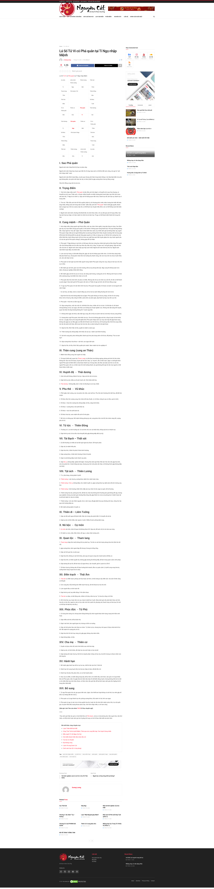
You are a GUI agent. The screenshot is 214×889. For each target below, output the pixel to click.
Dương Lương (67, 60)
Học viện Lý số (66, 881)
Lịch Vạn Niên (99, 16)
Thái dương (64, 384)
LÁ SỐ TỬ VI (62, 1)
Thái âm (63, 579)
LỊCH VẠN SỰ (84, 1)
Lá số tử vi (78, 754)
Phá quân (71, 76)
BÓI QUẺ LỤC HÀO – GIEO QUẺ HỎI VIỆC (138, 138)
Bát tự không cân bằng (74, 16)
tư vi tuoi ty (73, 756)
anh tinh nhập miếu (68, 754)
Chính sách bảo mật (136, 16)
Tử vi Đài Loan (64, 756)
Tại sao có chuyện (68, 740)
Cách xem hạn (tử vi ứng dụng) (72, 748)
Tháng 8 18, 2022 (86, 825)
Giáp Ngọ (83, 806)
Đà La (65, 462)
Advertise (138, 880)
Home (60, 46)
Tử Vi (64, 76)
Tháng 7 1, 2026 (131, 155)
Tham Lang (81, 358)
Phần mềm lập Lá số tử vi (144, 128)
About (132, 880)
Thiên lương (64, 479)
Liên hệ (126, 16)
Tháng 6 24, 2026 (132, 168)
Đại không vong (67, 742)
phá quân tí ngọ (103, 754)
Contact (153, 880)
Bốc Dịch (94, 859)
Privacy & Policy (145, 880)
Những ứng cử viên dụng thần (135, 160)
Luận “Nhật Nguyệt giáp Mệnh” (90, 815)
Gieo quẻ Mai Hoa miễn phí (144, 110)
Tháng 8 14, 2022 (77, 60)
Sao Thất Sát (63, 806)
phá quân (94, 754)
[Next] (92, 841)
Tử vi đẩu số (66, 46)
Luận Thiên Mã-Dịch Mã (70, 728)
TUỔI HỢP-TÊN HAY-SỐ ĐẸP (94, 1)
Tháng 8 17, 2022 (107, 818)
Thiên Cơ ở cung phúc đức (88, 823)
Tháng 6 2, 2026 (131, 174)
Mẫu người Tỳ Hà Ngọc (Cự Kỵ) (72, 734)
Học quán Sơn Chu (97, 857)
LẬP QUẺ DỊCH (76, 1)
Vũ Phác (94, 861)
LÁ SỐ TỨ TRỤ (69, 1)
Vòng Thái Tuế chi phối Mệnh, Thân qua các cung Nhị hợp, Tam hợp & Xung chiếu (87, 731)
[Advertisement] (107, 31)
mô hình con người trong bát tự (136, 153)
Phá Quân (90, 716)
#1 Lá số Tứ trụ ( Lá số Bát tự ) (145, 119)
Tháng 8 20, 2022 (86, 808)
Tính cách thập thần (132, 166)
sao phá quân (113, 754)
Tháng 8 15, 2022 (64, 818)
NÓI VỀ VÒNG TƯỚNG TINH (67, 832)
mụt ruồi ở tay (86, 754)
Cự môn (63, 529)
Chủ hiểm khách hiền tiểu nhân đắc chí (74, 737)
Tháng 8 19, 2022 (107, 809)
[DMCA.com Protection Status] (78, 881)
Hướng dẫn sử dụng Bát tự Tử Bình (137, 172)
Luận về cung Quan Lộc (70, 745)
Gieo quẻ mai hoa (88, 16)
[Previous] (89, 841)
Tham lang (64, 542)
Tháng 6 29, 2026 (132, 162)
